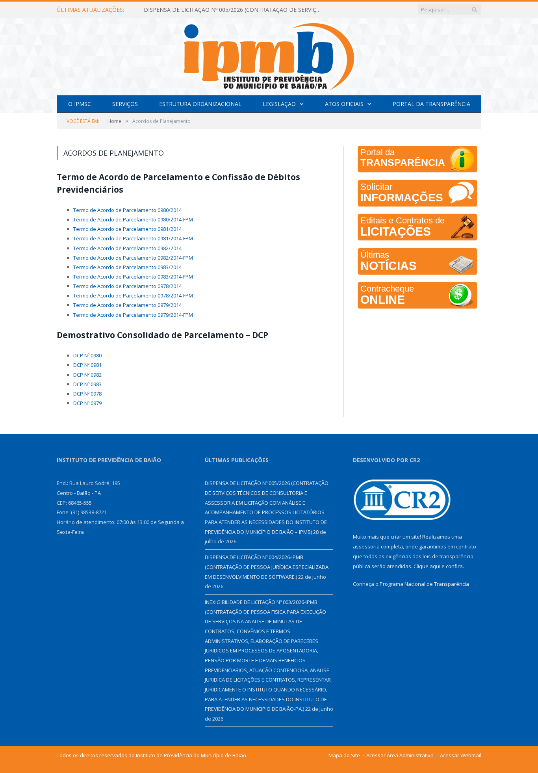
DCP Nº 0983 (87, 384)
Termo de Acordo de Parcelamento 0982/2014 (127, 248)
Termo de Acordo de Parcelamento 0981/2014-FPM (133, 238)
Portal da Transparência (431, 104)
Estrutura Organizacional (200, 104)
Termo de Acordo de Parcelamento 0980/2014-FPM (133, 219)
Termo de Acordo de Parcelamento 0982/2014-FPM (133, 257)
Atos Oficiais (344, 104)
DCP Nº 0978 (87, 393)
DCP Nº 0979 (87, 403)
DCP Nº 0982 (87, 374)
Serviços (125, 104)
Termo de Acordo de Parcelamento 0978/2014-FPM (133, 295)
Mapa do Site (344, 755)
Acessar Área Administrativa (400, 755)
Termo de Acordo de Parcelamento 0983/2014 (127, 267)
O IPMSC (79, 104)
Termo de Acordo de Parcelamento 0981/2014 (127, 228)
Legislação (279, 104)
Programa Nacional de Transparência (424, 583)
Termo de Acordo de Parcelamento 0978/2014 (127, 286)
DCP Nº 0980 (87, 355)
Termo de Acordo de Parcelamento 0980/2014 (127, 210)
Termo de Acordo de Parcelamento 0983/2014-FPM (133, 276)
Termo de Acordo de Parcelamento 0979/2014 (127, 304)
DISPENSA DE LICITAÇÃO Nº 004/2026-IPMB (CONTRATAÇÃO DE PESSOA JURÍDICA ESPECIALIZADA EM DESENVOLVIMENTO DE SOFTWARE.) (266, 567)
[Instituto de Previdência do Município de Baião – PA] (269, 55)
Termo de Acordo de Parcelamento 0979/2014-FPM (133, 314)
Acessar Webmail (460, 755)
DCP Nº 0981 (87, 364)
